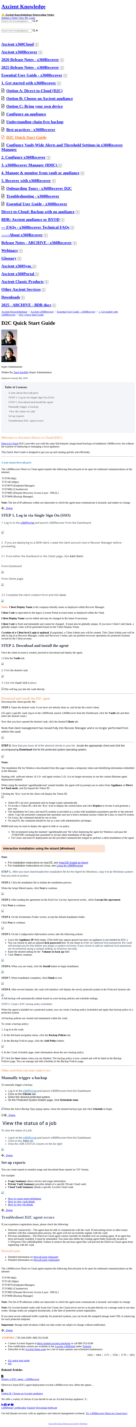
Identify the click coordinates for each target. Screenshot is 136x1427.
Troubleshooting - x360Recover (32, 196)
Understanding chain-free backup (34, 122)
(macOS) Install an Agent (73, 862)
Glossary (8, 258)
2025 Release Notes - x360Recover (30, 67)
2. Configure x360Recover (23, 157)
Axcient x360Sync (17, 266)
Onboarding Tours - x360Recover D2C (39, 188)
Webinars (9, 250)
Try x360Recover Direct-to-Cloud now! (107, 1413)
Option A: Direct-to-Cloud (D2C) (34, 91)
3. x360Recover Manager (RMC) (29, 165)
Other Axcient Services (21, 289)
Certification (19, 1407)
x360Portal (7, 1407)
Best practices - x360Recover (30, 129)
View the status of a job (21, 411)
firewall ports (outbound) (47, 1259)
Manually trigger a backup (23, 406)
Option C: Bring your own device (34, 106)
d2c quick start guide (19, 1360)
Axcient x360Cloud (17, 44)
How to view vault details (21, 1201)
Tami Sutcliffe (20, 372)
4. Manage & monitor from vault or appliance (40, 173)
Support (31, 1407)
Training (86, 1346)
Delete (9, 508)
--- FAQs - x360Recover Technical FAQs (35, 227)
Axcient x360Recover (19, 52)
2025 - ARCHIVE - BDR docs (26, 305)
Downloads (10, 297)
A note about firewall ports (23, 392)
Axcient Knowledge (23, 6)
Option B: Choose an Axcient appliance (39, 98)
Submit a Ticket (9, 17)
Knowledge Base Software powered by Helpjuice (68, 1424)
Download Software (46, 1407)
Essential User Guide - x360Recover (31, 75)
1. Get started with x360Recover (28, 83)
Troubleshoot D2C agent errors (26, 420)
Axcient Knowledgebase (14, 311)
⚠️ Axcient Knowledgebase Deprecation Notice (27, 14)
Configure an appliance (26, 114)
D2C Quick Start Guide (26, 137)
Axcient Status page (35, 1349)
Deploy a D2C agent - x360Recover (20, 1379)
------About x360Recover (22, 235)
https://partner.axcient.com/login (53, 1343)
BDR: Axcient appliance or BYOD (30, 219)
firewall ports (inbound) (46, 1257)
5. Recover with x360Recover (26, 180)
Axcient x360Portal (18, 274)
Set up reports (16, 416)
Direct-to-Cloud (9, 443)
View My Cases (26, 17)
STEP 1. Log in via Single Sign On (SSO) (31, 397)
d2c (10, 1363)
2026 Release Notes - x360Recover (30, 59)
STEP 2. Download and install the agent (30, 402)
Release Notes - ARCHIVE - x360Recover (36, 243)
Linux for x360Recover (70, 865)
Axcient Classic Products (22, 281)
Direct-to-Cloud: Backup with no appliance (38, 212)
